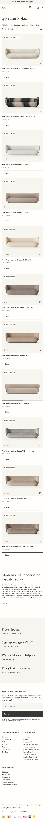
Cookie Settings (35, 805)
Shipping (5, 744)
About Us (27, 737)
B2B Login (5, 772)
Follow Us (16, 808)
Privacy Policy (6, 808)
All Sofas (5, 25)
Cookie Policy (23, 805)
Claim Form (6, 749)
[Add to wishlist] (40, 62)
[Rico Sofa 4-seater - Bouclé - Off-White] (22, 146)
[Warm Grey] (8, 255)
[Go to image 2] (33, 400)
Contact (4, 737)
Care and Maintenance (31, 749)
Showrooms (6, 777)
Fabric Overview (29, 752)
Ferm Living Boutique (31, 744)
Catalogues (6, 779)
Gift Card (5, 752)
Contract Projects (8, 782)
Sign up (6, 714)
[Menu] (41, 7)
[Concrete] (5, 446)
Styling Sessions (29, 747)
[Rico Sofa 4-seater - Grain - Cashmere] (22, 384)
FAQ (3, 742)
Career (26, 739)
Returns (4, 747)
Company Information (9, 785)
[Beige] (6, 446)
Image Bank (6, 774)
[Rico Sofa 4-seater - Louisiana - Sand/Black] (22, 98)
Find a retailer (6, 739)
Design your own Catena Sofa (22, 25)
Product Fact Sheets (31, 757)
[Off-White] (5, 159)
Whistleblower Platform (31, 759)
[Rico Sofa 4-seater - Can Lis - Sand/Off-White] (22, 50)
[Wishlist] (34, 7)
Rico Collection (10, 596)
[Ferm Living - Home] (4, 7)
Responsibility (28, 742)
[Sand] (6, 159)
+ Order (6, 77)
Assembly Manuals (30, 754)
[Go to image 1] (12, 400)
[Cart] (37, 7)
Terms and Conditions (9, 805)
